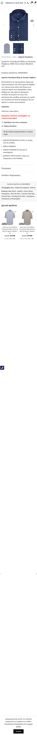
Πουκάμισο (30, 196)
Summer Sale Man (27, 194)
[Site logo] (14, 3)
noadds (19, 191)
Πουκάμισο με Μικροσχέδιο (10, 199)
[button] (3, 25)
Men (14, 57)
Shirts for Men (15, 194)
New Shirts (12, 191)
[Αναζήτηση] (25, 3)
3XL (14, 239)
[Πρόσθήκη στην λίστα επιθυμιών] (15, 212)
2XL (10, 239)
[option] (17, 40)
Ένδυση (32, 188)
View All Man (5, 196)
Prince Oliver (6, 57)
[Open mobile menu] (2, 3)
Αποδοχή (18, 731)
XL (7, 239)
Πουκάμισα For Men (18, 196)
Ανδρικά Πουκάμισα (25, 57)
